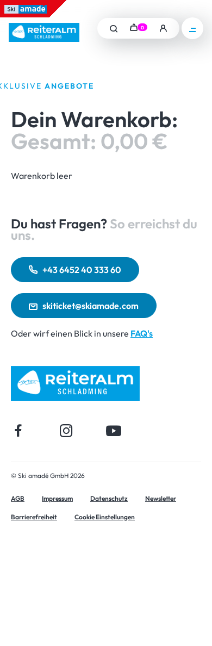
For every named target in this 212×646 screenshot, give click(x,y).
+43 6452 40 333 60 (81, 269)
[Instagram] (66, 430)
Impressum (57, 498)
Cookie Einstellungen (104, 517)
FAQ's (141, 333)
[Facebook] (18, 430)
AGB (17, 498)
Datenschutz (109, 498)
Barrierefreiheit (34, 517)
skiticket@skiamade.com (90, 305)
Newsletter (160, 498)
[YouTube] (114, 430)
